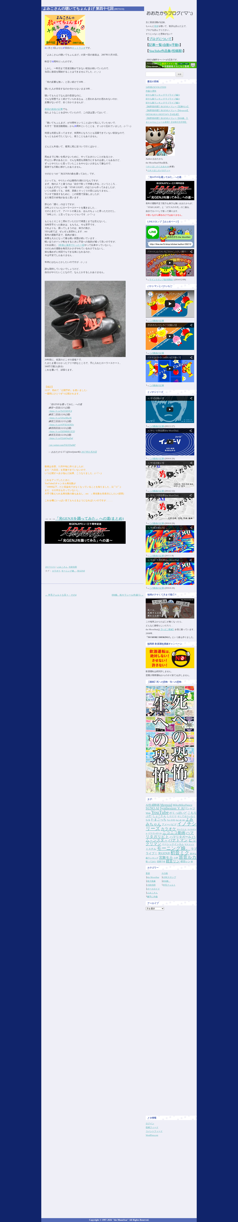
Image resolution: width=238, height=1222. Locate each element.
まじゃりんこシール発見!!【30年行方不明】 (166, 122)
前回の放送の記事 (54, 109)
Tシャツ (190, 808)
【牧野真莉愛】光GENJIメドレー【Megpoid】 (167, 110)
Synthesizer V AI (172, 808)
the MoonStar (153, 877)
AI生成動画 (153, 805)
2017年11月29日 (89, 452)
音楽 (156, 26)
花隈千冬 (161, 861)
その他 (164, 873)
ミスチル (151, 849)
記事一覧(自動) (160, 45)
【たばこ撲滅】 (167, 629)
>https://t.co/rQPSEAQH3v (61, 425)
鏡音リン (173, 861)
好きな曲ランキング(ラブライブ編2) (163, 99)
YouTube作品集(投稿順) (166, 51)
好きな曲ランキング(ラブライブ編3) (163, 95)
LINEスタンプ (169, 877)
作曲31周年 (151, 91)
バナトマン (178, 840)
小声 (176, 858)
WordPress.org (152, 1135)
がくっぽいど (178, 813)
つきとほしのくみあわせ (157, 166)
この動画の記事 (156, 320)
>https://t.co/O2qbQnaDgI (61, 438)
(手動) (175, 45)
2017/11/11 (50, 567)
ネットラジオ (78, 48)
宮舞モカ (166, 857)
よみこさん (62, 567)
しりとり (172, 816)
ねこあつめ (180, 820)
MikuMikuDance (182, 805)
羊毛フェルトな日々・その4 (60, 595)
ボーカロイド (153, 889)
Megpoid (166, 805)
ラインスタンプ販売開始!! (161, 279)
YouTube (160, 812)
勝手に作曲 (152, 896)
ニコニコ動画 (173, 833)
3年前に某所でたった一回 (71, 245)
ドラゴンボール (155, 833)
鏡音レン (185, 861)
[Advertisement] (171, 961)
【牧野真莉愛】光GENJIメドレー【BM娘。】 (167, 118)
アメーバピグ (169, 824)
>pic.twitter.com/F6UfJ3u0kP (62, 445)
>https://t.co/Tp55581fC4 (60, 411)
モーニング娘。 (68, 571)
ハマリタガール (180, 836)
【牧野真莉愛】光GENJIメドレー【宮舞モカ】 (167, 106)
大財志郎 (72, 567)
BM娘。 (166, 881)
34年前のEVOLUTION (156, 87)
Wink (148, 813)
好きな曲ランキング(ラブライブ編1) (163, 102)
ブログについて (160, 39)
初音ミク (179, 852)
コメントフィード (154, 1131)
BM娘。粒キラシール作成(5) (127, 595)
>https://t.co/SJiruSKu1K (60, 418)
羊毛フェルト (169, 885)
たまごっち (158, 819)
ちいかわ (171, 820)
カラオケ (56, 571)
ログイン (150, 1123)
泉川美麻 (151, 881)
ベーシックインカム (173, 844)
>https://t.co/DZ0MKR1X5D (62, 431)
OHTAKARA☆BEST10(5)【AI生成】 (163, 114)
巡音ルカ (188, 857)
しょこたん (159, 816)
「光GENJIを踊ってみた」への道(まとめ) (89, 518)
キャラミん (182, 829)
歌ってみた (151, 861)
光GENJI (81, 571)
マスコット (189, 844)
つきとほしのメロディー (158, 170)
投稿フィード (152, 1127)
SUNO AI (152, 808)
